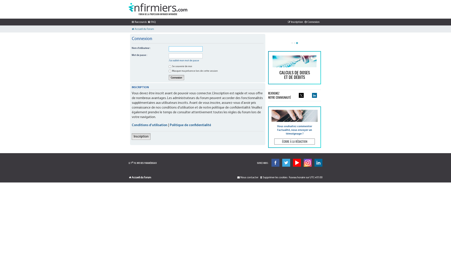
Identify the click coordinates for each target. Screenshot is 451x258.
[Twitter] (286, 163)
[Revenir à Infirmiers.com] (158, 7)
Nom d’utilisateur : (141, 48)
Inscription (141, 136)
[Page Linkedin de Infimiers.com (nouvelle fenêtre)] (314, 95)
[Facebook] (275, 163)
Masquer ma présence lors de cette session (195, 71)
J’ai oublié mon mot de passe (184, 60)
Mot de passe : (139, 55)
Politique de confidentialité (190, 125)
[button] (294, 127)
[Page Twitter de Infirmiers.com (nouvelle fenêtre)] (301, 95)
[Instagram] (308, 163)
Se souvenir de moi (182, 66)
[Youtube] (297, 163)
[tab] (292, 43)
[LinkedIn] (318, 163)
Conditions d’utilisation (149, 125)
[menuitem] (152, 22)
